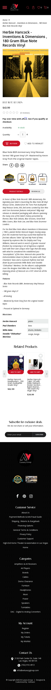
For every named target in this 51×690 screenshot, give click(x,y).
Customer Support (25, 538)
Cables (25, 577)
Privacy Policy (25, 534)
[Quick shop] (21, 360)
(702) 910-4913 (28, 665)
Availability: (7, 127)
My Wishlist (25, 641)
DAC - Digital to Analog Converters (26, 611)
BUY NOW (13, 143)
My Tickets (25, 637)
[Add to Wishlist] (21, 356)
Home (5, 20)
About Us (26, 512)
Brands (25, 572)
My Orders (25, 632)
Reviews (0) (36, 191)
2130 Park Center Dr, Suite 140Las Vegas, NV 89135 (28, 659)
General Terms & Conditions (25, 530)
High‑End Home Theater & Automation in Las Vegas (25, 543)
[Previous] (4, 373)
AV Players (25, 568)
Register (25, 628)
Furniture (25, 585)
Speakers (25, 603)
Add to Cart (16, 372)
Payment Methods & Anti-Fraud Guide (25, 517)
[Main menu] (5, 7)
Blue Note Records (12, 102)
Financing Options (25, 525)
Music (25, 594)
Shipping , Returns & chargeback (25, 521)
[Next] (46, 373)
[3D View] (32, 479)
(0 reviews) (25, 112)
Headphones (25, 590)
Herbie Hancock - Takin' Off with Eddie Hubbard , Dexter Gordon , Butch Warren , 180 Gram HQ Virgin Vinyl (34, 385)
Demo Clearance (25, 581)
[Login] (33, 7)
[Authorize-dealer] (19, 479)
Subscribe (39, 434)
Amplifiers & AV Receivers (25, 564)
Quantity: (6, 134)
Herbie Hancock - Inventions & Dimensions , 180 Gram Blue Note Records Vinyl (25, 24)
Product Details (16, 191)
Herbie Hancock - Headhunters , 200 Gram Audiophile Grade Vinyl (16, 382)
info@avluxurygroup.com (28, 670)
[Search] (28, 7)
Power (25, 598)
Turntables (25, 607)
